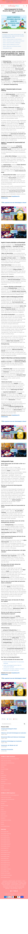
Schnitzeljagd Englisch (5, 789)
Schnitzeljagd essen (5, 858)
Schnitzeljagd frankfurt (5, 837)
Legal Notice (3, 777)
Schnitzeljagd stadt (4, 831)
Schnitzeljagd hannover (5, 862)
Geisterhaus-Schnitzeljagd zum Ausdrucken (11, 741)
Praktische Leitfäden (6, 884)
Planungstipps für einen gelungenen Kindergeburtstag (13, 887)
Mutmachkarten (8, 883)
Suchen (2, 771)
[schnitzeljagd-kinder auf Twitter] (11, 891)
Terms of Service (4, 779)
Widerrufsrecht (4, 801)
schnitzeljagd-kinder (11, 894)
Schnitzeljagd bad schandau (6, 875)
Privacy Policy (3, 775)
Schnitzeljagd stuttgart (5, 839)
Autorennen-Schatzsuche (7, 749)
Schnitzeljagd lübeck (5, 871)
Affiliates (2, 767)
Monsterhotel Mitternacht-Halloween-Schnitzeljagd (13, 737)
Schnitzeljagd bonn (4, 850)
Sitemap (2, 787)
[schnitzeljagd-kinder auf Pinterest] (15, 891)
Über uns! (20, 888)
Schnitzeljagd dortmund (5, 852)
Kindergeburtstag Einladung (16, 884)
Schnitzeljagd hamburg (5, 864)
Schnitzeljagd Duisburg (5, 877)
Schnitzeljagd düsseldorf (5, 844)
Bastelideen (7, 888)
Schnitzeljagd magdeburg (6, 833)
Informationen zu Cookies (6, 783)
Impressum (3, 781)
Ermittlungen (20, 882)
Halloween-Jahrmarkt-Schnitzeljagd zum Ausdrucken (13, 733)
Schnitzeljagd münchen (5, 846)
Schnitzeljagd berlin (5, 848)
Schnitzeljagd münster (5, 854)
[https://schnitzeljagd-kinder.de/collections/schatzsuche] (13, 202)
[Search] (24, 6)
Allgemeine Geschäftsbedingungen (7, 799)
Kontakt (2, 785)
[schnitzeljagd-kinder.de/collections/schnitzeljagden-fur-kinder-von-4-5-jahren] (14, 220)
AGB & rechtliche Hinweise (6, 760)
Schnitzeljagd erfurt (5, 866)
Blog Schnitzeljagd (4, 769)
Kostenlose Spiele (22, 883)
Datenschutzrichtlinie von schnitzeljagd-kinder (10, 758)
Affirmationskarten (15, 883)
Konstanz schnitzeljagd (5, 873)
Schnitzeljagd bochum (5, 860)
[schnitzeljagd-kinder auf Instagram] (17, 891)
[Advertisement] (14, 200)
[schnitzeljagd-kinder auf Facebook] (13, 891)
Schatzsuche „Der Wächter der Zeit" (9, 745)
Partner (2, 773)
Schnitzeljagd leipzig (5, 835)
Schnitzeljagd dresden (5, 856)
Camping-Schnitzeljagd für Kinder (9, 728)
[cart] (26, 6)
